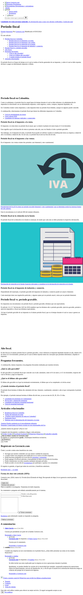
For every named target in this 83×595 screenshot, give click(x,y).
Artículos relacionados (12, 59)
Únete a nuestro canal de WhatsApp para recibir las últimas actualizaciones (27, 578)
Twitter (9, 434)
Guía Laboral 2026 (11, 116)
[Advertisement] (41, 81)
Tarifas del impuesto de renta (14, 414)
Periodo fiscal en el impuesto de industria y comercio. (26, 46)
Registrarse (12, 13)
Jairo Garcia (9, 528)
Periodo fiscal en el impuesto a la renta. (21, 41)
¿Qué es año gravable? (16, 53)
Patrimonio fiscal (10, 418)
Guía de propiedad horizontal (14, 404)
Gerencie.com (20, 31)
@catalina (31, 560)
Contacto (8, 583)
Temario (7, 581)
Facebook (23, 434)
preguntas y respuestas (39, 457)
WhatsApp (40, 434)
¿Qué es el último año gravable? (19, 55)
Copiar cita (5, 483)
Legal (7, 585)
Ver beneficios (6, 439)
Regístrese (4, 516)
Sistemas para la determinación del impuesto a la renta (22, 420)
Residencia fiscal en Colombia (14, 413)
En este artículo (6, 35)
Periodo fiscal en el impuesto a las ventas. (22, 42)
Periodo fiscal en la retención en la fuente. (22, 44)
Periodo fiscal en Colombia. (14, 39)
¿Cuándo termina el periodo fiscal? (20, 57)
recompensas (28, 463)
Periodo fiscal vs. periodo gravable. (16, 48)
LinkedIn (54, 434)
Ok (2, 592)
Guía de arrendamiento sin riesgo (15, 114)
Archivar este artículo (8, 485)
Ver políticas (8, 592)
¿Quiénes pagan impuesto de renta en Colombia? (20, 416)
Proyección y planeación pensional (16, 400)
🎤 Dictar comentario (25, 512)
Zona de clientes (10, 587)
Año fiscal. (8, 50)
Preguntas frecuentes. (11, 51)
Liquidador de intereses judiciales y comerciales (20, 118)
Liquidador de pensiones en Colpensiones (18, 399)
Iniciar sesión (13, 11)
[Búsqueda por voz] (26, 17)
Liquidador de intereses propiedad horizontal (19, 402)
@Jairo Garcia (32, 539)
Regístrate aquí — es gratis (9, 470)
